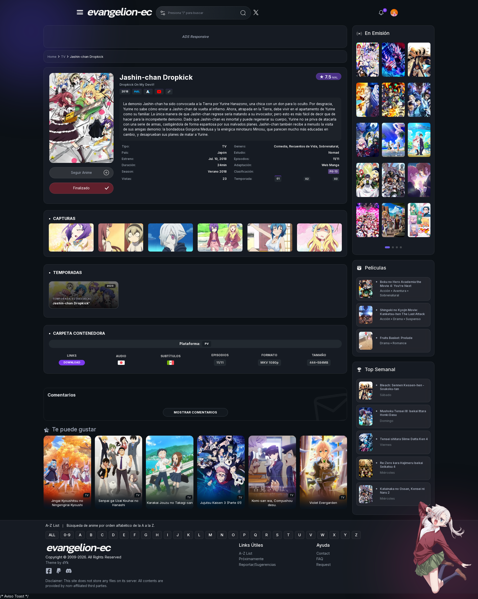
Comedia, (281, 146)
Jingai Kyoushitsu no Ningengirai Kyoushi (67, 503)
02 (307, 179)
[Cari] (243, 12)
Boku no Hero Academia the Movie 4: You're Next (400, 284)
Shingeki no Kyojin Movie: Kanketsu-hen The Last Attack (402, 312)
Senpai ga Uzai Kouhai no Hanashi (118, 503)
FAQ (319, 559)
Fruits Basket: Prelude (396, 338)
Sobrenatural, (329, 146)
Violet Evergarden (323, 503)
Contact (323, 553)
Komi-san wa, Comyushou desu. (272, 503)
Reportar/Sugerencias (257, 564)
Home (52, 57)
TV (63, 57)
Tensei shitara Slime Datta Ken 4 (404, 439)
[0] (381, 13)
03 (336, 179)
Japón (222, 152)
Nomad (333, 152)
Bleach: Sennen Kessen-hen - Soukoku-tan (402, 387)
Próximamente (251, 559)
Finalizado (81, 188)
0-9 (67, 534)
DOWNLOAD (71, 362)
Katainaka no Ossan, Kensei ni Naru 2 (402, 491)
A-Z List (245, 553)
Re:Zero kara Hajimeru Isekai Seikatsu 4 (401, 465)
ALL (52, 534)
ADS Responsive (195, 37)
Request (323, 564)
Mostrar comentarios (195, 412)
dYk (65, 563)
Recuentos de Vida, (304, 146)
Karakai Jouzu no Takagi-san (170, 503)
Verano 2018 (217, 171)
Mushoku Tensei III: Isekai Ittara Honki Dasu (403, 413)
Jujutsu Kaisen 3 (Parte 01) (220, 503)
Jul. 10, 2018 (217, 159)
